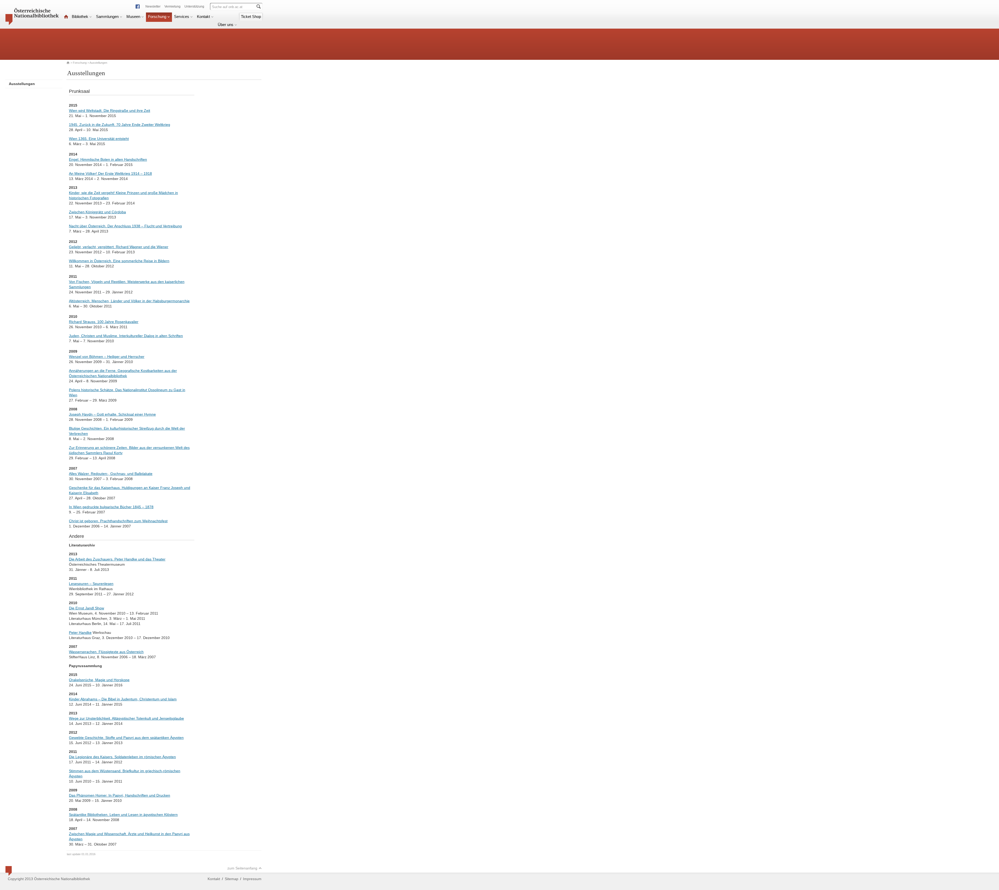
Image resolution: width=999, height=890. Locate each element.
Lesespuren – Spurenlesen (91, 584)
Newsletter (153, 6)
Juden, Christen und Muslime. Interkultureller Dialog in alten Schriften (126, 336)
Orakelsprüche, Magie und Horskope (99, 680)
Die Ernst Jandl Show (86, 608)
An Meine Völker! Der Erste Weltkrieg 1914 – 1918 (110, 173)
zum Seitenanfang (242, 868)
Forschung (157, 16)
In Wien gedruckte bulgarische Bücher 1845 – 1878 (111, 507)
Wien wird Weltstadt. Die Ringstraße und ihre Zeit (109, 110)
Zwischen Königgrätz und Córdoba (97, 212)
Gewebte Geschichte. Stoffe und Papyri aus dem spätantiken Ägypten (126, 738)
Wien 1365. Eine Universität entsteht (99, 139)
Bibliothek (80, 16)
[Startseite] (66, 16)
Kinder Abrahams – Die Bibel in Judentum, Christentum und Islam (123, 699)
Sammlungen (107, 16)
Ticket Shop (251, 16)
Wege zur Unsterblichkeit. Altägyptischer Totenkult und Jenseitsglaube (126, 718)
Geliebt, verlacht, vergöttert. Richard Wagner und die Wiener (118, 247)
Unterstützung (194, 6)
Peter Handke (80, 632)
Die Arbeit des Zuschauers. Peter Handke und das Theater (117, 559)
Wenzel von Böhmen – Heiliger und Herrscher (106, 356)
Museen (133, 16)
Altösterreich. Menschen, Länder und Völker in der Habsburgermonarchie (129, 301)
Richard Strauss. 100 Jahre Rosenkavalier (103, 322)
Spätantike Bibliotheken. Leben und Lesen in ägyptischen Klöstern (123, 814)
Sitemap (231, 879)
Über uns (225, 24)
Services (181, 16)
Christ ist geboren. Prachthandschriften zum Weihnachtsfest (118, 521)
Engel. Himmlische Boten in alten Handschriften (108, 159)
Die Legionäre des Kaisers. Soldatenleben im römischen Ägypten (122, 757)
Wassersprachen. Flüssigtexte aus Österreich (106, 652)
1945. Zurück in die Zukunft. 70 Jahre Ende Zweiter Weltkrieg (119, 124)
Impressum (252, 879)
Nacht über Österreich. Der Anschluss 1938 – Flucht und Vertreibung (125, 226)
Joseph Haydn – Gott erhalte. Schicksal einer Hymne (112, 414)
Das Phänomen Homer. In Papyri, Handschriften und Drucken (119, 795)
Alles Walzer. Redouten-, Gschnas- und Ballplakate (110, 474)
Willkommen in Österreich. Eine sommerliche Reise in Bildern (119, 261)
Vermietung (172, 6)
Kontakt (203, 16)
